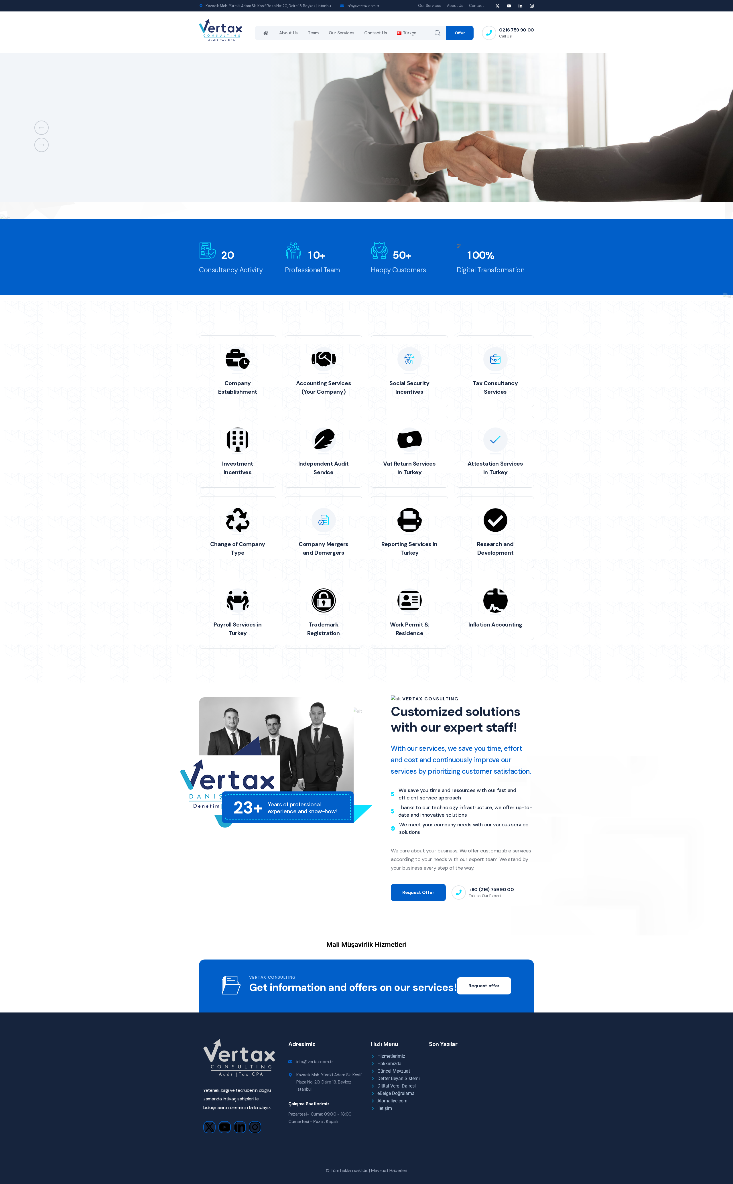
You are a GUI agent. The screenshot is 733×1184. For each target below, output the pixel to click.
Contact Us (375, 33)
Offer (460, 33)
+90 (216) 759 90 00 (491, 889)
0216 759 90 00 (516, 30)
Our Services (429, 5)
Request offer (484, 986)
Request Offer (418, 892)
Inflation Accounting (495, 624)
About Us (455, 5)
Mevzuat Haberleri (389, 1170)
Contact (476, 5)
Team (313, 33)
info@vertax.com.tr (363, 5)
